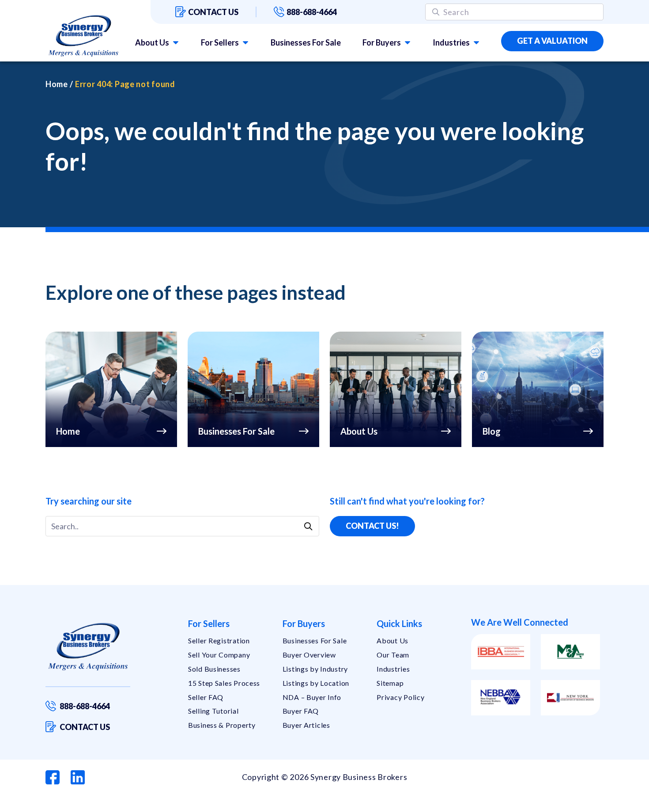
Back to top (604, 785)
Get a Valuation (552, 41)
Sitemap (390, 683)
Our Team (393, 654)
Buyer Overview (309, 654)
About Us (152, 42)
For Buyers (381, 42)
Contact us (213, 12)
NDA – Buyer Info (312, 697)
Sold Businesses (214, 669)
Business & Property (222, 725)
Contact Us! (372, 526)
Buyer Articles (306, 725)
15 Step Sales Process (224, 683)
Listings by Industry (315, 669)
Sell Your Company (219, 654)
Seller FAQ (205, 697)
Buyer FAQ (301, 711)
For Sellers (220, 42)
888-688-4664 (312, 12)
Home (56, 84)
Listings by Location (316, 683)
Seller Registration (219, 640)
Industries (451, 42)
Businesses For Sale (306, 42)
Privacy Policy (400, 697)
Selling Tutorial (213, 711)
